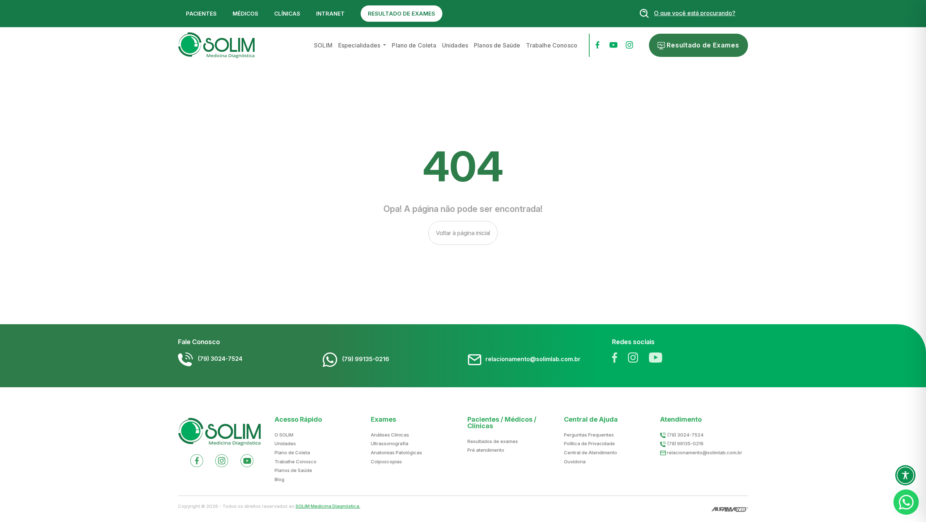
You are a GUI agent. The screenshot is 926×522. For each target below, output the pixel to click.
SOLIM (323, 45)
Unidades (455, 45)
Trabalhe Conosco (551, 45)
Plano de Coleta (414, 45)
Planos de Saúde (497, 45)
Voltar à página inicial (463, 233)
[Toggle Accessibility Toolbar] (905, 475)
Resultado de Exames (702, 45)
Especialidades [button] (360, 45)
